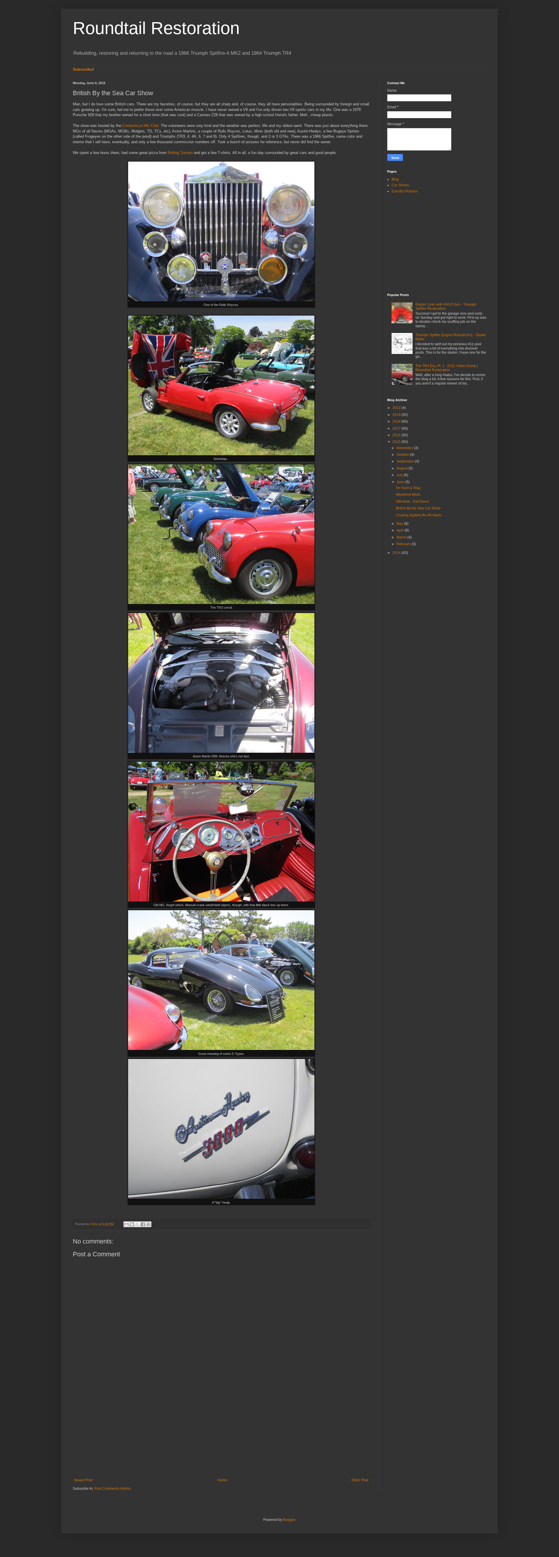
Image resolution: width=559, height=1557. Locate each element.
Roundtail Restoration (156, 28)
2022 (396, 408)
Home (222, 1480)
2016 (396, 435)
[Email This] (126, 1224)
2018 (396, 421)
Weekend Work (408, 495)
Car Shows (400, 185)
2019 (396, 415)
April (401, 530)
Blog (395, 179)
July (400, 475)
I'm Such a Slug (408, 488)
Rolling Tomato (180, 152)
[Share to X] (137, 1224)
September (406, 461)
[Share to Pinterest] (148, 1224)
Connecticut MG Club (140, 125)
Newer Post (83, 1480)
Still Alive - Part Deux (412, 501)
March (402, 537)
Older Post (360, 1480)
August (402, 468)
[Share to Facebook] (143, 1224)
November (405, 448)
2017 (396, 428)
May (400, 524)
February (404, 544)
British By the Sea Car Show (418, 508)
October (403, 455)
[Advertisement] (221, 1430)
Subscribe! (83, 69)
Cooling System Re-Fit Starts (418, 515)
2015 (396, 442)
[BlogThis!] (132, 1224)
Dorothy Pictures (405, 191)
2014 (396, 553)
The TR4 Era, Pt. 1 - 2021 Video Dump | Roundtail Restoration (446, 368)
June (401, 482)
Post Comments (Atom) (112, 1489)
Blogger (289, 1520)
